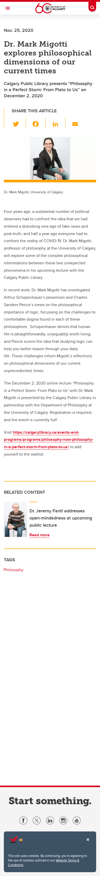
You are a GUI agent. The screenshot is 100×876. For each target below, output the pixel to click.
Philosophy (13, 570)
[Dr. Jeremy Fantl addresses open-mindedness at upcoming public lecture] (15, 519)
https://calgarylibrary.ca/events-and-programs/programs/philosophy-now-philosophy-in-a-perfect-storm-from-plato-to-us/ (48, 439)
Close (87, 843)
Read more (39, 535)
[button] (19, 123)
